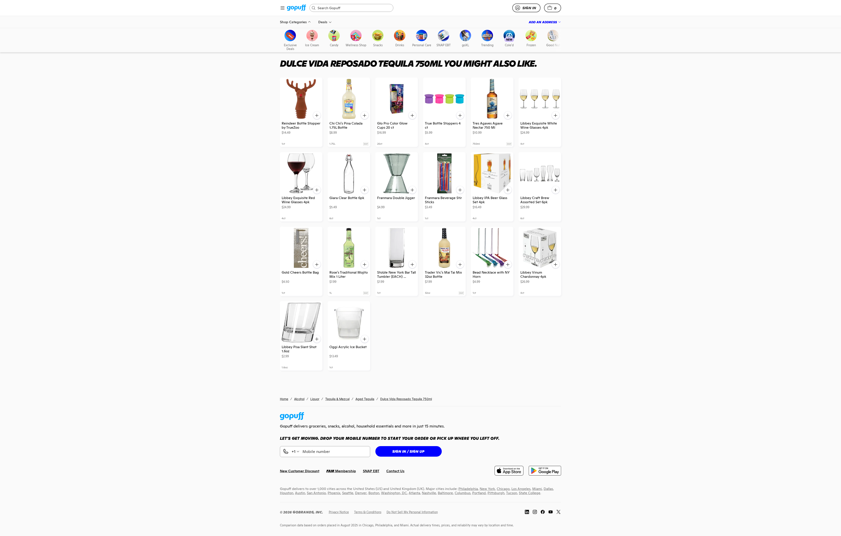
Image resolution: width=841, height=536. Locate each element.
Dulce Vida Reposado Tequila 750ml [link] (406, 399)
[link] (296, 8)
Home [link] (284, 399)
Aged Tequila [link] (364, 399)
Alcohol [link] (299, 399)
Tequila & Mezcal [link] (337, 399)
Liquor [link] (314, 399)
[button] (552, 8)
